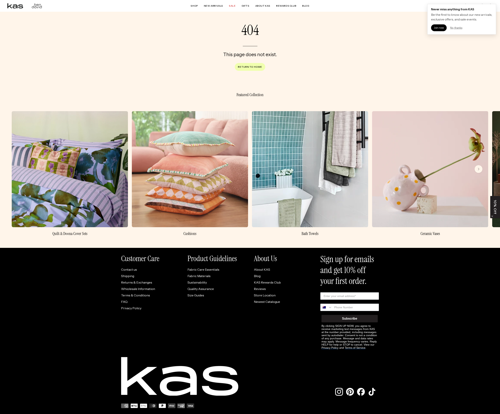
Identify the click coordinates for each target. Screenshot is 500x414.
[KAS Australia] (15, 5)
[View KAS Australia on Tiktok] (372, 392)
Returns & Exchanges (136, 282)
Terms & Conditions (135, 295)
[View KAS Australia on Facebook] (361, 392)
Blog (257, 276)
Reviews (260, 289)
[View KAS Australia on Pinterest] (350, 392)
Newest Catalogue (267, 302)
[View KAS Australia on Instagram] (339, 392)
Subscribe (349, 318)
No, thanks (456, 27)
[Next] (478, 169)
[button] (495, 207)
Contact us (129, 269)
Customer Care (140, 258)
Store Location (265, 295)
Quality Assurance (201, 289)
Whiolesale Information (138, 289)
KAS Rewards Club (267, 282)
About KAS (262, 269)
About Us (265, 258)
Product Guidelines (212, 258)
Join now (439, 27)
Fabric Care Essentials (203, 269)
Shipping (127, 276)
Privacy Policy (131, 308)
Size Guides (196, 295)
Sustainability (197, 282)
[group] (250, 173)
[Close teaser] (492, 216)
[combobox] (326, 307)
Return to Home (250, 66)
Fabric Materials (199, 276)
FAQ (124, 302)
